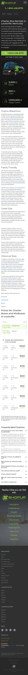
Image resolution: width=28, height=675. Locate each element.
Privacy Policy (14, 662)
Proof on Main (5, 242)
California (3, 617)
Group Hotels (4, 582)
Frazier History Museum (10, 278)
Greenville (4, 296)
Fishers (14, 535)
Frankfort (14, 539)
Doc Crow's (10, 213)
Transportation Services (7, 566)
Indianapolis (4, 300)
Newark (3, 306)
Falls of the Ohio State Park (15, 119)
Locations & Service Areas (7, 564)
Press (2, 557)
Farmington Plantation (11, 283)
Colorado (3, 619)
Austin (2, 592)
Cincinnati (14, 520)
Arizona (3, 612)
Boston (3, 595)
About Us (3, 554)
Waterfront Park (13, 124)
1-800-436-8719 (15, 8)
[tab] (14, 431)
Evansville (14, 524)
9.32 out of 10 (12, 645)
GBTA (2, 568)
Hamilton (14, 531)
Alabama (3, 610)
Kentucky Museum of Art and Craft (14, 187)
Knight (14, 512)
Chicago (3, 599)
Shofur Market (4, 580)
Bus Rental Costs (5, 561)
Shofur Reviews (5, 575)
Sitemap (3, 578)
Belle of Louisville (6, 155)
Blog (2, 571)
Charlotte (3, 597)
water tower (13, 138)
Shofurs (3, 573)
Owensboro (14, 508)
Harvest (19, 228)
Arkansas (3, 614)
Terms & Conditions (14, 660)
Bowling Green (14, 516)
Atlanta (3, 590)
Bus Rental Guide (5, 559)
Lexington (14, 504)
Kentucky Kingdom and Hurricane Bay (12, 179)
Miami (3, 303)
